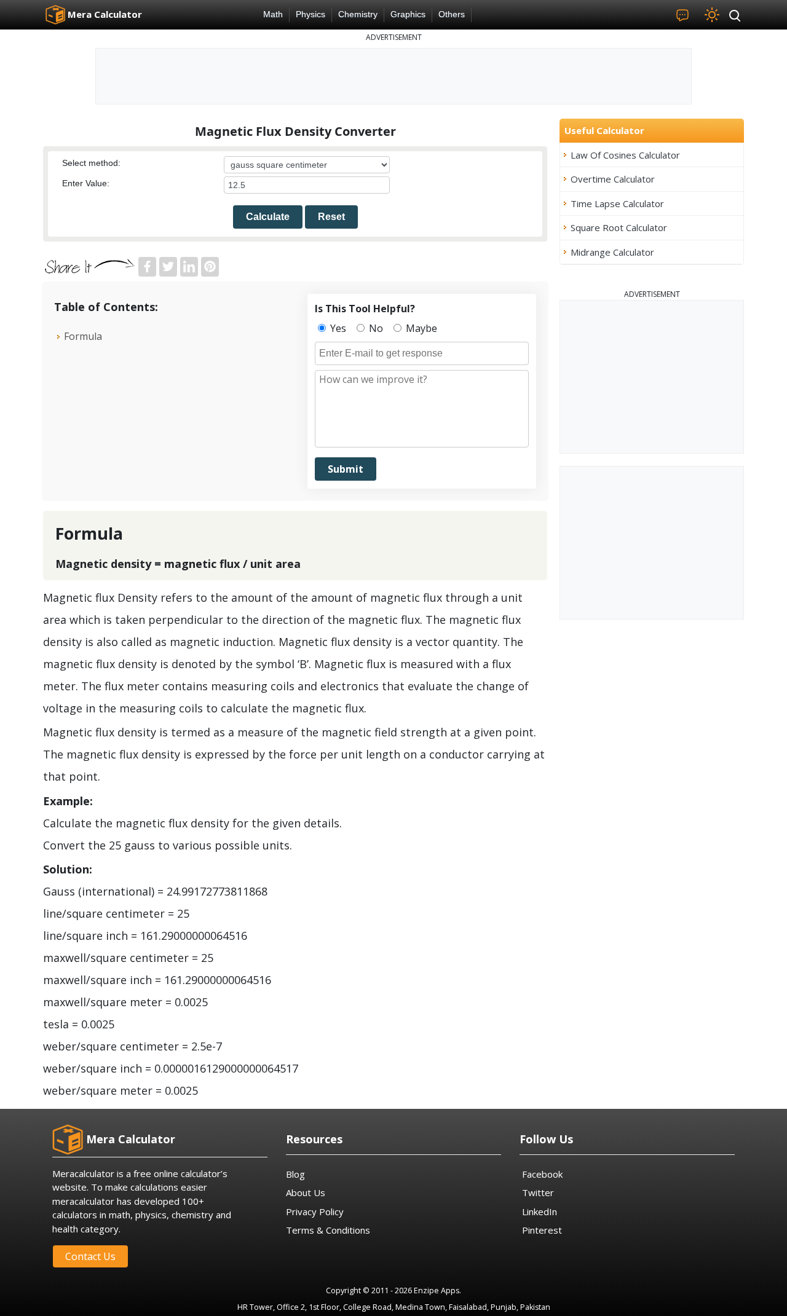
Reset (331, 216)
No (374, 328)
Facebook (542, 1174)
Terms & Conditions (328, 1230)
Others (451, 14)
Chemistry (358, 14)
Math (273, 14)
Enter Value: (85, 183)
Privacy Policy (315, 1211)
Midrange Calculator (612, 252)
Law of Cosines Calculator (625, 155)
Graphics (407, 14)
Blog (295, 1174)
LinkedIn (539, 1211)
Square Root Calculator (619, 227)
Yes (337, 328)
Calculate (268, 216)
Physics (310, 14)
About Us (305, 1192)
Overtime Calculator (613, 179)
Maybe (420, 328)
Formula (83, 336)
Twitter (538, 1192)
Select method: (91, 163)
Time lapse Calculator (617, 203)
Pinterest (542, 1230)
